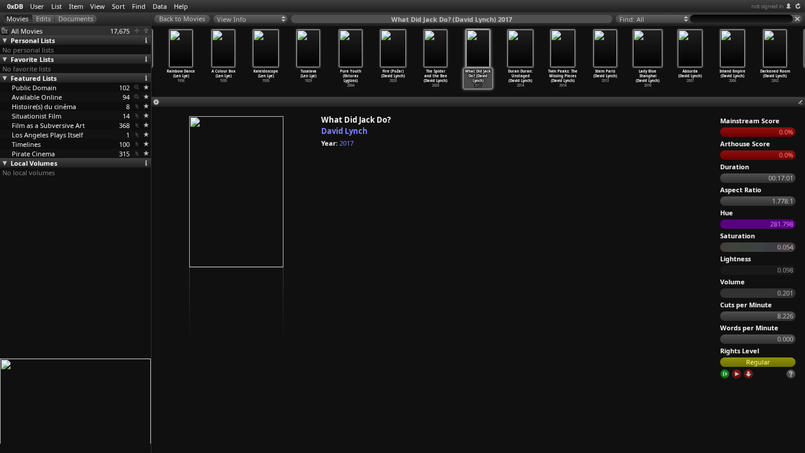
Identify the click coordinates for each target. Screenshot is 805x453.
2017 (346, 143)
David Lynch (344, 131)
